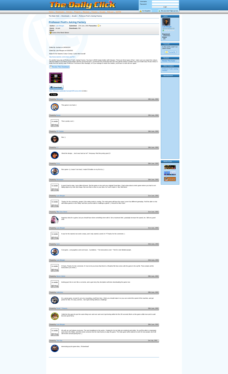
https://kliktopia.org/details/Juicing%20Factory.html (65, 91)
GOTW (118, 12)
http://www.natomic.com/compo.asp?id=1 (62, 57)
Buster (58, 115)
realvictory (59, 292)
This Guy (59, 340)
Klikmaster (59, 99)
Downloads (60, 12)
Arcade (102, 12)
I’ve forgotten (146, 11)
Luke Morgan (60, 26)
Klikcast (110, 12)
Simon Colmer (60, 276)
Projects (77, 12)
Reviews (86, 12)
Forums (94, 12)
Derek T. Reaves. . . (62, 308)
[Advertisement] (104, 41)
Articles (69, 12)
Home (51, 12)
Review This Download (60, 67)
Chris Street (61, 212)
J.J (57, 147)
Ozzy (58, 163)
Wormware (59, 179)
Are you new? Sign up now (169, 11)
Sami (58, 244)
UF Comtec (60, 131)
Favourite (171, 52)
